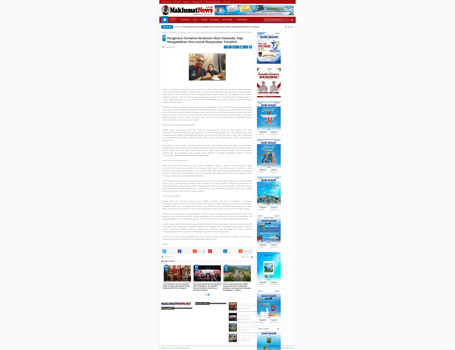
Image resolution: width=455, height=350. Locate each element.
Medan (204, 20)
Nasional (185, 20)
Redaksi (186, 2)
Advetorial (228, 20)
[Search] (292, 20)
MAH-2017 (290, 348)
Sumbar (173, 20)
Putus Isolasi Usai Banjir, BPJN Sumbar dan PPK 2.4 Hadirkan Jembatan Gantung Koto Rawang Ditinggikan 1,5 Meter (237, 287)
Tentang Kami (197, 2)
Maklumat (165, 348)
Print (237, 47)
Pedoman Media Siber (212, 2)
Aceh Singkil (242, 20)
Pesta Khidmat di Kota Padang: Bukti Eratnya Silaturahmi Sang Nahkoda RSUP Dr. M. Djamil (176, 286)
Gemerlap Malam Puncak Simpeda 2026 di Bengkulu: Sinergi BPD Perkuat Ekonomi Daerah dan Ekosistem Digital (207, 287)
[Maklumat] (164, 19)
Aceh (195, 20)
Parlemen (214, 20)
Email (245, 47)
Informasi (226, 2)
